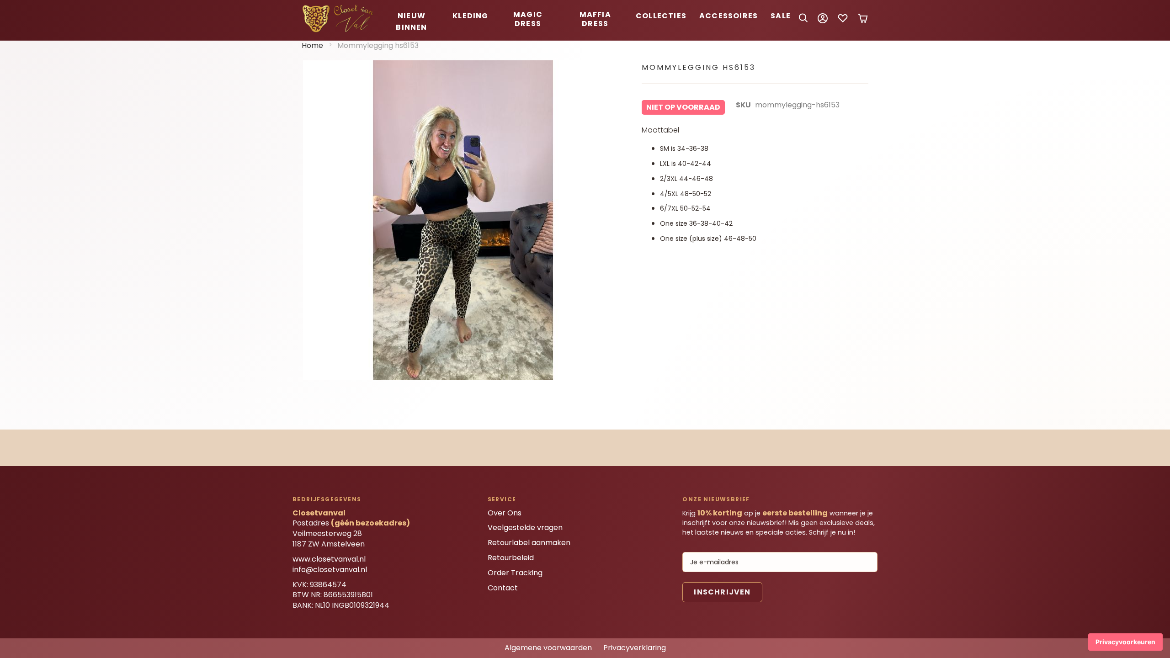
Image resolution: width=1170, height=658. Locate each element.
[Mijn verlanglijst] (842, 21)
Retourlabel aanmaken (529, 542)
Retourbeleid (511, 557)
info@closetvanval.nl (329, 569)
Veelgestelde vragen (525, 527)
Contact (503, 588)
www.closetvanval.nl (329, 559)
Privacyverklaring (634, 647)
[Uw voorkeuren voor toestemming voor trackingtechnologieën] (1125, 642)
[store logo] (339, 31)
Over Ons (504, 513)
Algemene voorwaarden (548, 647)
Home (312, 45)
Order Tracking (515, 573)
